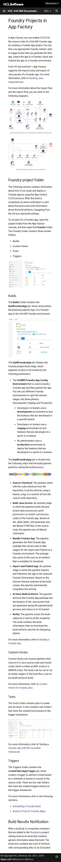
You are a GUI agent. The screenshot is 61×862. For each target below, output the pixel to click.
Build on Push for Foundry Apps (29, 811)
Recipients (35, 832)
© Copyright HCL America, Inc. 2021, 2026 (22, 855)
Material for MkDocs (22, 859)
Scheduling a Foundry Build (27, 806)
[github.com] (56, 856)
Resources (51, 3)
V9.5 (46, 11)
